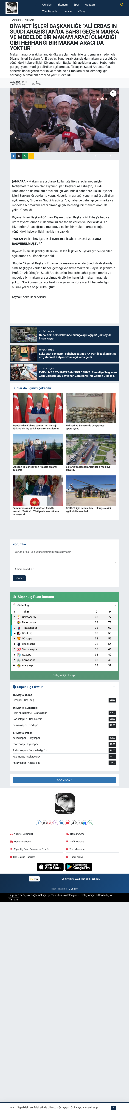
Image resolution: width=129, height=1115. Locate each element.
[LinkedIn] (61, 822)
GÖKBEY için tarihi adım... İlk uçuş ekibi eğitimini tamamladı (88, 510)
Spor (76, 4)
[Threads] (79, 822)
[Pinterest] (50, 822)
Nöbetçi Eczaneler (23, 833)
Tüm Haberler (50, 11)
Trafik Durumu (77, 841)
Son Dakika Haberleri (24, 857)
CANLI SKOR (64, 779)
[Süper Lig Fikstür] (114, 686)
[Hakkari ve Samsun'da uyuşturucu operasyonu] (91, 408)
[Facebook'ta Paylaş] (13, 156)
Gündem (47, 4)
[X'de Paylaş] (19, 156)
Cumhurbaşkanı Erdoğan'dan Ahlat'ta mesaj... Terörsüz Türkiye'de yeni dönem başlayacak (36, 511)
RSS (35, 878)
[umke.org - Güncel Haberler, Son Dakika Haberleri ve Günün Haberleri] (12, 7)
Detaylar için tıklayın (64, 675)
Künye (81, 11)
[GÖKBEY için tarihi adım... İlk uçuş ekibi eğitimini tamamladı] (91, 490)
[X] (44, 822)
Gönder (19, 578)
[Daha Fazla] (31, 156)
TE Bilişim (72, 888)
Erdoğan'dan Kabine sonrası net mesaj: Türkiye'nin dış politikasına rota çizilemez (36, 427)
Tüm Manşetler (77, 849)
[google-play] (79, 866)
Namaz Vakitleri (22, 841)
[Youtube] (67, 822)
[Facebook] (38, 822)
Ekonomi (63, 4)
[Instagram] (55, 822)
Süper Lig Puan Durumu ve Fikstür (31, 849)
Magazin (90, 4)
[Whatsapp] (90, 822)
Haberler (15, 20)
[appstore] (50, 866)
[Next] (84, 822)
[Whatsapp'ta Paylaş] (25, 156)
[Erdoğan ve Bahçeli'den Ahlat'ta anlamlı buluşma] (38, 449)
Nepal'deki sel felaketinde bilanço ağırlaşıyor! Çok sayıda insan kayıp (57, 1107)
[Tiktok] (73, 822)
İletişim (68, 11)
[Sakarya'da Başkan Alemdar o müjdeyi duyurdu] (91, 449)
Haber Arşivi (76, 857)
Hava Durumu (77, 833)
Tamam (13, 899)
